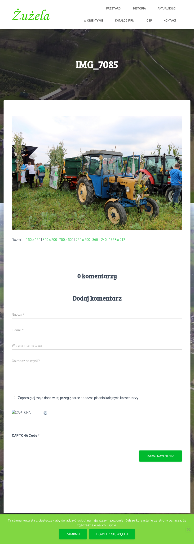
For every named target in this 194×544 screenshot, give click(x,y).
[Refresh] (45, 412)
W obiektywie (93, 20)
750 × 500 (66, 240)
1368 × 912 (117, 240)
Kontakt (170, 20)
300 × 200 (50, 240)
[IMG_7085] (97, 173)
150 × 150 (33, 240)
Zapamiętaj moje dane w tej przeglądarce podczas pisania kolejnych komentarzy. (78, 398)
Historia (139, 8)
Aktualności (167, 8)
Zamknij (73, 534)
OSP (149, 20)
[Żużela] (30, 14)
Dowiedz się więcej (112, 534)
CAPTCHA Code (24, 435)
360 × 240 (99, 240)
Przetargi (113, 8)
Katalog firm (125, 20)
